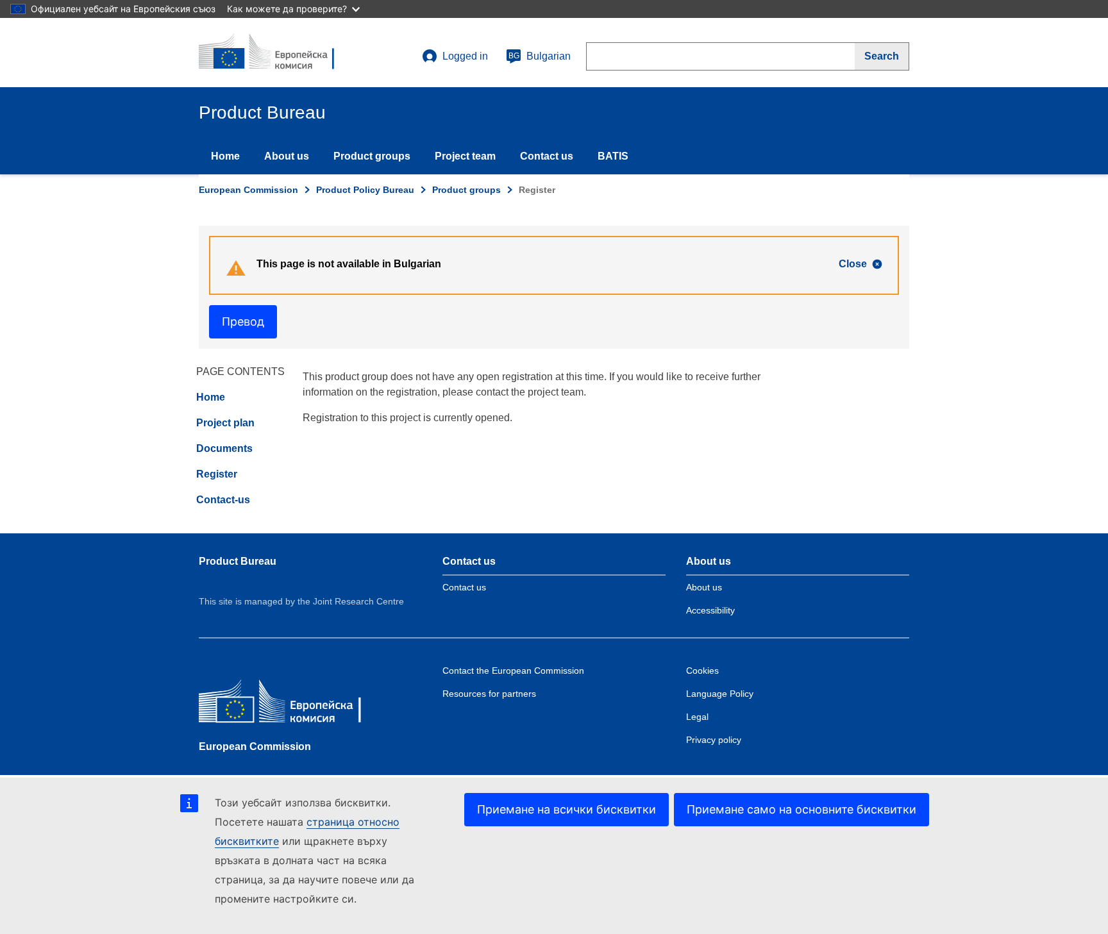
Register (216, 474)
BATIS (613, 156)
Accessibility (710, 610)
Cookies (702, 670)
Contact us (546, 156)
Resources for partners (489, 693)
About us (286, 156)
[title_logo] (276, 52)
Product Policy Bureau (365, 190)
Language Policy (719, 693)
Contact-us (223, 499)
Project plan (225, 422)
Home (225, 156)
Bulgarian (539, 56)
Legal (697, 717)
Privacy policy (713, 740)
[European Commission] (292, 704)
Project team (465, 156)
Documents (224, 448)
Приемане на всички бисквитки (566, 809)
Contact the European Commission (513, 670)
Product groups (371, 156)
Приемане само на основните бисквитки (801, 809)
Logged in (465, 56)
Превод (243, 321)
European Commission (248, 190)
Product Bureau (237, 561)
